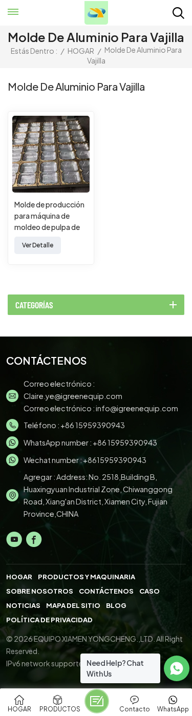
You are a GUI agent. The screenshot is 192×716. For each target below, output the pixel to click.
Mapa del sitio (73, 605)
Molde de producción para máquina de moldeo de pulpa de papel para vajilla (49, 216)
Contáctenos (106, 591)
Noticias (23, 605)
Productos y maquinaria (86, 577)
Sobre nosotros (39, 591)
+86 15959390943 (92, 425)
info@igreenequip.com (137, 408)
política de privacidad (49, 620)
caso (149, 591)
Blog (116, 605)
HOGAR (81, 51)
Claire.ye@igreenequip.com (73, 396)
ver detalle (37, 245)
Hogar (19, 577)
